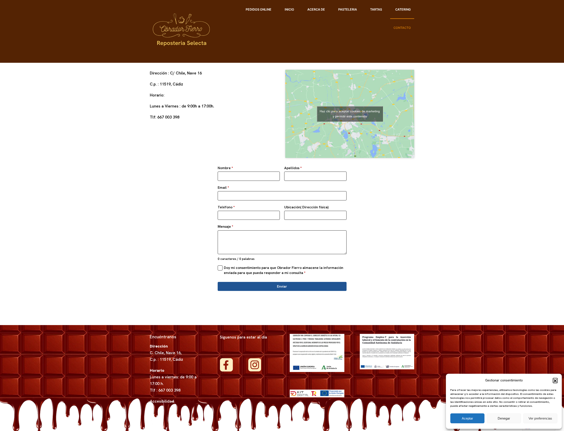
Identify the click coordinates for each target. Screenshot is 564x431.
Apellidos (293, 168)
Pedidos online (258, 9)
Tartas (376, 9)
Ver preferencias (540, 418)
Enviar (282, 286)
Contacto (402, 28)
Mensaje (225, 226)
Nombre (225, 168)
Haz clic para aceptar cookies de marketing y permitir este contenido (350, 113)
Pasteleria (347, 9)
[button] (555, 380)
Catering (403, 9)
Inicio (289, 9)
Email (223, 187)
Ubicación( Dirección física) (306, 207)
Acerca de (316, 9)
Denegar (504, 418)
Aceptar (467, 418)
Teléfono (226, 207)
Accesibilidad (162, 401)
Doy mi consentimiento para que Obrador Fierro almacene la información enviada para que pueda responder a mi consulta (283, 270)
